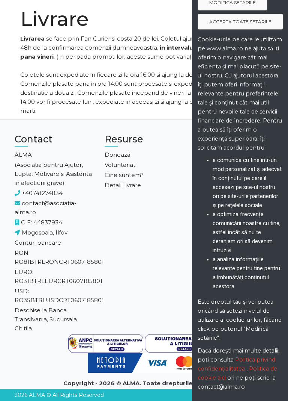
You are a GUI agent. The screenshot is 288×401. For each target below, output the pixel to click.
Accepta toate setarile (240, 21)
